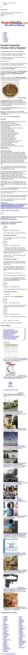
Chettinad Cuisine (5, 210)
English (5, 637)
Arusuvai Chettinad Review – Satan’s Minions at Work (14, 204)
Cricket (5, 632)
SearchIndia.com (6, 51)
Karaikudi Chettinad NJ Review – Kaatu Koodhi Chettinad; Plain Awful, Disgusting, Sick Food (12, 206)
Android (5, 620)
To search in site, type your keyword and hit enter (12, 12)
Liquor (20, 619)
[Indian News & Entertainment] (14, 26)
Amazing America (5, 617)
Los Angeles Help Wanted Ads (10, 332)
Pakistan (21, 625)
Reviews (21, 633)
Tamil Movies (22, 641)
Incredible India (7, 648)
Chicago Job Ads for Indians (9, 338)
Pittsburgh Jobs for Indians (9, 333)
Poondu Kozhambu (14, 210)
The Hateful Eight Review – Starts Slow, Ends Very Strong (14, 463)
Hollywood (6, 644)
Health (4, 643)
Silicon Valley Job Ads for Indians (11, 336)
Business (5, 628)
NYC (20, 624)
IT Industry (6, 651)
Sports (20, 637)
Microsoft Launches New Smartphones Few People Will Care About (15, 534)
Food (4, 638)
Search (5, 4)
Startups (21, 638)
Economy (5, 635)
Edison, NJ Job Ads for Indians (10, 331)
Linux (20, 617)
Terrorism (21, 643)
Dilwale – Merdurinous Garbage (12, 499)
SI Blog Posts (6, 342)
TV (20, 646)
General (5, 642)
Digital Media (6, 634)
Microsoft (21, 621)
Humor (5, 646)
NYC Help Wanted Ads (8, 329)
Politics (21, 630)
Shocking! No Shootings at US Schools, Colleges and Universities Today (15, 589)
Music (20, 623)
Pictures (21, 629)
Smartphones (22, 635)
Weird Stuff (21, 647)
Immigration (6, 647)
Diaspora (5, 633)
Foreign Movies (7, 639)
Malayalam (21, 620)
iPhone (5, 650)
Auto (4, 623)
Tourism (21, 644)
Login (21, 322)
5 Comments (20, 51)
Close (2, 15)
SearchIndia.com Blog (10, 653)
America (5, 619)
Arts (4, 621)
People (20, 626)
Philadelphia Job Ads (8, 334)
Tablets (20, 639)
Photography (22, 628)
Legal (20, 616)
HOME (5, 32)
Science (21, 634)
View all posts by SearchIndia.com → (9, 219)
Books (4, 625)
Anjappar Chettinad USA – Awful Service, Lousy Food (14, 208)
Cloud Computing (6, 630)
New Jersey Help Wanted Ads (10, 337)
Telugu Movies (22, 642)
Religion (21, 632)
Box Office (6, 626)
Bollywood (6, 624)
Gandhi (5, 641)
